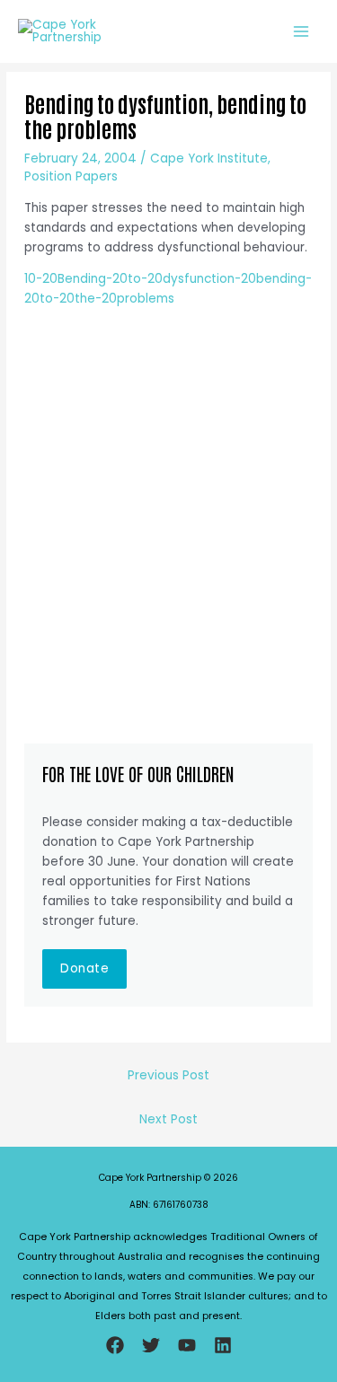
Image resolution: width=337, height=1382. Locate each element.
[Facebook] (115, 1345)
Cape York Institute (209, 158)
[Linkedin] (223, 1345)
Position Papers (71, 176)
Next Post (168, 1119)
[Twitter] (151, 1345)
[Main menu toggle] (301, 30)
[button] (84, 969)
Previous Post (168, 1075)
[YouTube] (187, 1345)
